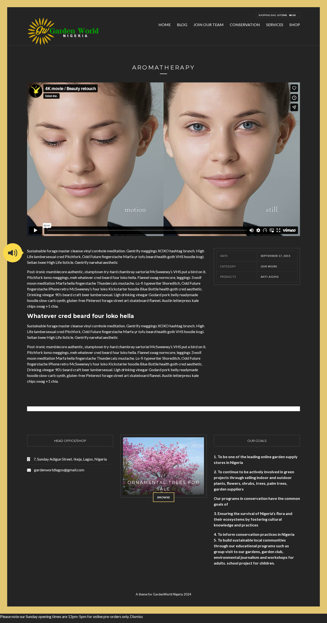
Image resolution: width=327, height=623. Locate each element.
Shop (294, 24)
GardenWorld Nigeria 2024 (172, 594)
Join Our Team (208, 24)
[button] (12, 252)
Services (274, 24)
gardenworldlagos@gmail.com (59, 469)
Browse (163, 497)
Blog (182, 24)
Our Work (269, 266)
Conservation (245, 24)
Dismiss (136, 616)
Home (164, 24)
